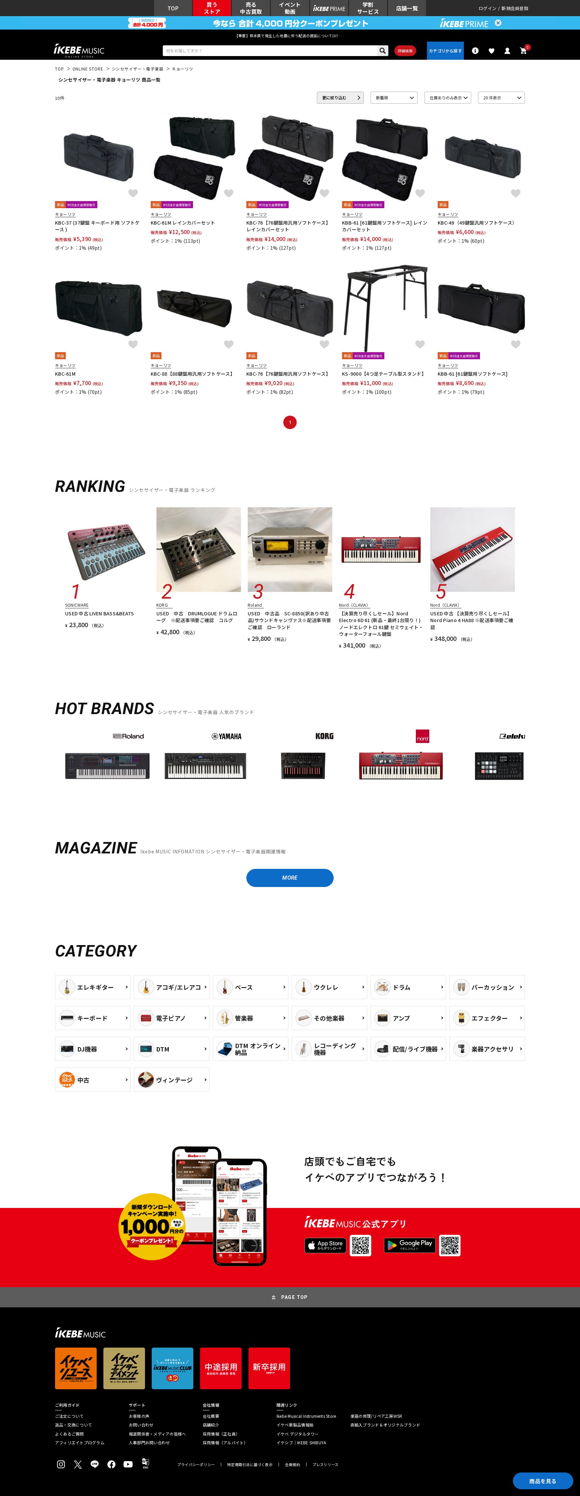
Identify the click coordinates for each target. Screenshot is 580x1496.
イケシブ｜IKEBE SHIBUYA (301, 1442)
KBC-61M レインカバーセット (183, 222)
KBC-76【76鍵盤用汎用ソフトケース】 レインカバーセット (288, 226)
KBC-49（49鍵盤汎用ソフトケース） (477, 222)
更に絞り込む (334, 97)
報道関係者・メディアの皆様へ (157, 1434)
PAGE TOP (294, 1297)
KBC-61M (65, 373)
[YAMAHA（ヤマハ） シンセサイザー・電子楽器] (205, 766)
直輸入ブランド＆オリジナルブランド (385, 1424)
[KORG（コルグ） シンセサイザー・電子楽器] (303, 766)
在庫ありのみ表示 (446, 97)
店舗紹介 (211, 1424)
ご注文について (69, 1416)
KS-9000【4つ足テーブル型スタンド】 (384, 373)
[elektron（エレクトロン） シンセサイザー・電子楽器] (499, 766)
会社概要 (211, 1416)
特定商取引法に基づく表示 (250, 1464)
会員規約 (292, 1464)
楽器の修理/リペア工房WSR (376, 1416)
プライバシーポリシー (196, 1464)
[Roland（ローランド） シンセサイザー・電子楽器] (107, 766)
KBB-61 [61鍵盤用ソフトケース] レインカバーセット (385, 226)
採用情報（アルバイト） (225, 1442)
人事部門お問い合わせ (149, 1442)
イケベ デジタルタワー (298, 1434)
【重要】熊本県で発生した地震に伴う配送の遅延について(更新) (290, 35)
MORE (289, 878)
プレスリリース (325, 1464)
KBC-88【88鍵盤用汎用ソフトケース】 (193, 373)
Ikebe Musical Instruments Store (306, 1416)
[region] (290, 768)
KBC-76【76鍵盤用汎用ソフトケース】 (288, 373)
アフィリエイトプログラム (79, 1442)
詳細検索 (405, 50)
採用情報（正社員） (221, 1434)
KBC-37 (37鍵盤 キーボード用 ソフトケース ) (97, 226)
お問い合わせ (141, 1424)
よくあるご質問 (69, 1434)
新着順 (382, 97)
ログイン (487, 8)
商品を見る (543, 1481)
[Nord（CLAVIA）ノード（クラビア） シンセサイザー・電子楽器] (401, 766)
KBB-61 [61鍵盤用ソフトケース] (473, 373)
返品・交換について (73, 1424)
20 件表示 (492, 97)
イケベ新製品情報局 (295, 1424)
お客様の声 (139, 1416)
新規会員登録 (514, 8)
